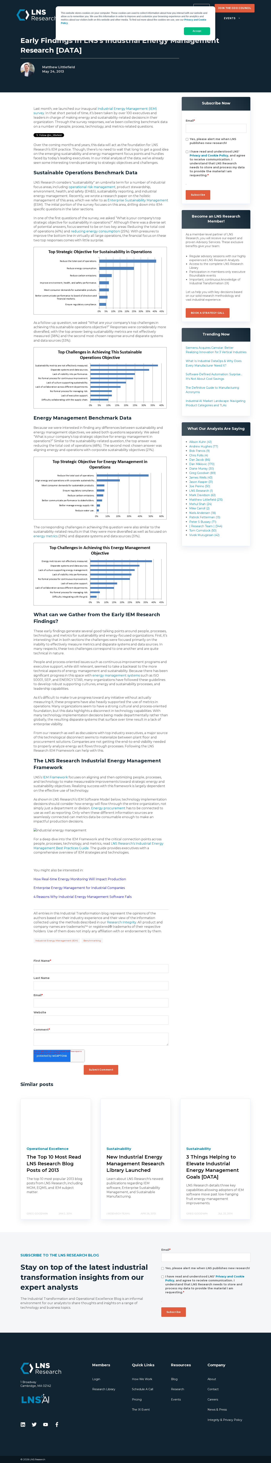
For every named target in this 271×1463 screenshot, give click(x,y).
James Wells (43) (200, 477)
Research (177, 1389)
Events (176, 1399)
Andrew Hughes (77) (203, 446)
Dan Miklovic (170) (201, 464)
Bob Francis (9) (199, 451)
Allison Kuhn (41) (200, 442)
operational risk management (92, 187)
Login (96, 1379)
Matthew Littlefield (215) (206, 499)
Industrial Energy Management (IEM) (57, 940)
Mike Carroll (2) (199, 508)
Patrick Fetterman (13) (204, 517)
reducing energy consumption (95, 231)
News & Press (217, 1409)
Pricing (137, 1399)
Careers (213, 1399)
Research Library (103, 1389)
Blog (174, 1379)
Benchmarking (92, 940)
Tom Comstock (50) (202, 530)
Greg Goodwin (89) (202, 473)
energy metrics (46, 536)
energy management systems (116, 675)
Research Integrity (121, 922)
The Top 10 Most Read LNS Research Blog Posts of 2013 (54, 1163)
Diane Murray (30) (201, 468)
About (212, 1379)
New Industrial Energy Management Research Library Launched (135, 1163)
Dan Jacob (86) (199, 459)
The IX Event (141, 1409)
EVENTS (229, 18)
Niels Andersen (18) (202, 513)
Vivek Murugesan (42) (204, 535)
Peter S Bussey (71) (202, 522)
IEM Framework (55, 777)
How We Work (142, 1379)
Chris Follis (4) (198, 455)
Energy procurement (108, 808)
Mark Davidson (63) (202, 495)
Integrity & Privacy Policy (225, 1420)
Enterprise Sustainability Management (138, 200)
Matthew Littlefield (58, 67)
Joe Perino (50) (199, 486)
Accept (197, 31)
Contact (213, 1389)
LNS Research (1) (201, 491)
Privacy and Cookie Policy (209, 155)
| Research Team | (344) (205, 526)
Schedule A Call (142, 1389)
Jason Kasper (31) (201, 482)
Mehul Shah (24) (200, 504)
